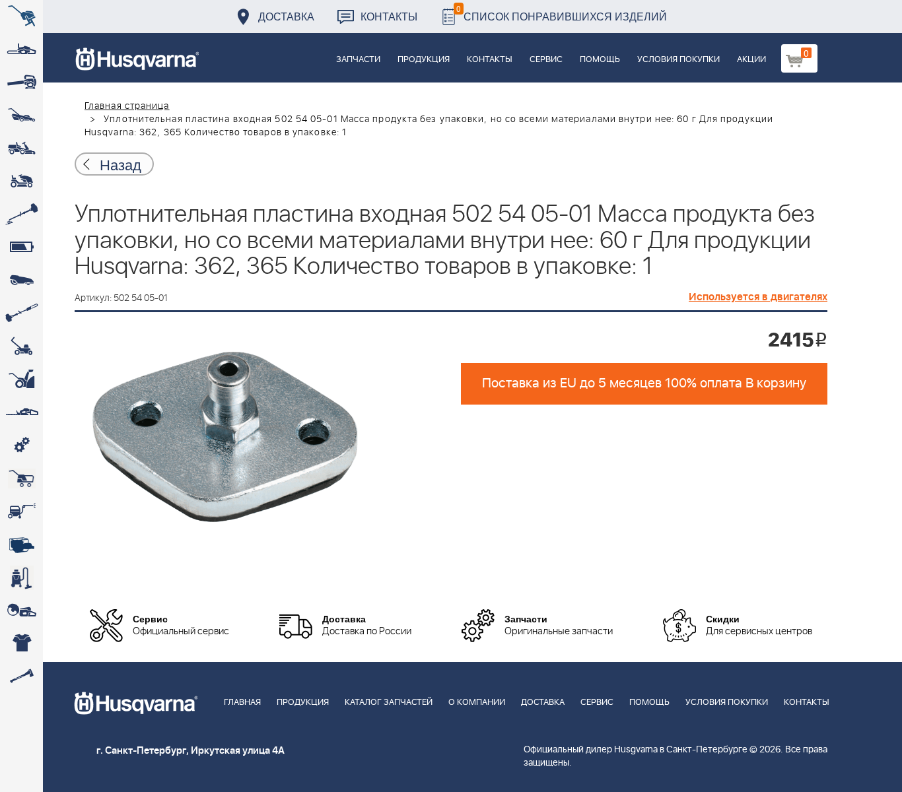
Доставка (286, 16)
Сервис (546, 59)
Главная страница (127, 106)
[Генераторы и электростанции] (21, 478)
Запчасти (358, 59)
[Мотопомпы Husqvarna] (21, 544)
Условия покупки (678, 59)
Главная (242, 702)
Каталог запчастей (389, 702)
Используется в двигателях (758, 297)
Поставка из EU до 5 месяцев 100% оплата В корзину (644, 383)
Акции (751, 59)
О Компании (476, 702)
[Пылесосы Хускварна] (21, 577)
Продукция (424, 59)
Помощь (600, 59)
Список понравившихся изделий (561, 13)
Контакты (389, 16)
